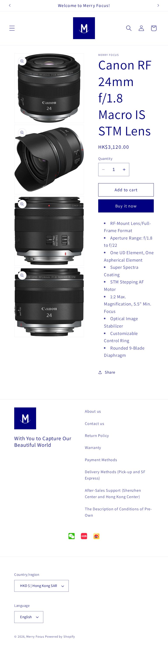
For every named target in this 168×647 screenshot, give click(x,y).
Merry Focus (35, 636)
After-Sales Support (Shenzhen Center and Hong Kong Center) (113, 493)
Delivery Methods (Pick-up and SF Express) (115, 475)
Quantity (105, 158)
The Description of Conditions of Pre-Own (118, 512)
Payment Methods (101, 459)
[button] (12, 28)
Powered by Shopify (60, 636)
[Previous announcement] (9, 5)
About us (93, 411)
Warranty (93, 447)
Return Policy (97, 435)
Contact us (94, 423)
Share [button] (110, 372)
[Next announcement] (158, 5)
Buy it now (126, 206)
